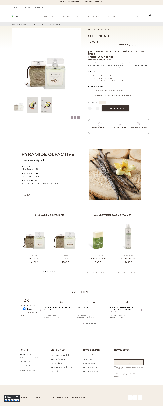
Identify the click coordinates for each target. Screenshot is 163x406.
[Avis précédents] (40, 310)
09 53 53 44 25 (27, 7)
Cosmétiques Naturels (65, 16)
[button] (78, 66)
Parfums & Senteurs (93, 16)
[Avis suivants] (141, 310)
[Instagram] (135, 397)
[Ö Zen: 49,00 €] (65, 242)
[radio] (102, 102)
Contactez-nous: (17, 7)
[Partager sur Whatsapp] (78, 117)
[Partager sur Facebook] (72, 117)
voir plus (113, 311)
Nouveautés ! (49, 16)
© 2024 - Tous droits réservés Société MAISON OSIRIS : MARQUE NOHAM (53, 398)
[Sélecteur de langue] (143, 16)
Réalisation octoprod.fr (134, 403)
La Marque (116, 16)
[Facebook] (130, 397)
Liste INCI (27, 195)
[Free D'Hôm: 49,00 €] (34, 242)
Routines (79, 16)
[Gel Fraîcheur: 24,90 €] (128, 242)
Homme (109, 29)
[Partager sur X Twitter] (75, 117)
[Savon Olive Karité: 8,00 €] (98, 242)
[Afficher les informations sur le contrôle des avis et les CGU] (36, 313)
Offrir (106, 16)
